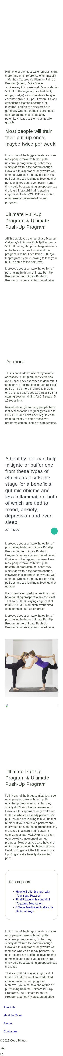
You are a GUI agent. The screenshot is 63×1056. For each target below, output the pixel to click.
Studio (8, 1023)
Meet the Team (13, 1015)
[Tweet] (54, 531)
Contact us (10, 1031)
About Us (9, 1007)
